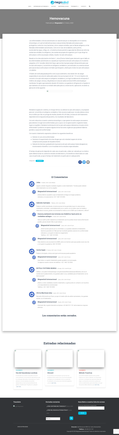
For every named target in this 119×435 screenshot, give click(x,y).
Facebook (14, 427)
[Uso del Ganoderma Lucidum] (28, 358)
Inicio (29, 6)
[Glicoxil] (59, 358)
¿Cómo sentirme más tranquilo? (56, 406)
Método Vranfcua (85, 373)
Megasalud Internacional (47, 191)
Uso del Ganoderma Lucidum (26, 373)
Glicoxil (50, 373)
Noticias (53, 6)
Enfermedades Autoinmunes (41, 6)
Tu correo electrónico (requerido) (87, 405)
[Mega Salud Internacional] (59, 2)
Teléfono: (81, 429)
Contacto (83, 6)
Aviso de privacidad (22, 426)
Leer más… (19, 386)
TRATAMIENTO (40, 160)
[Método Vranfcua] (91, 358)
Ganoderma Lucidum (63, 6)
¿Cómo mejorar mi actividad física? (57, 410)
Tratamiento (74, 6)
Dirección (74, 427)
